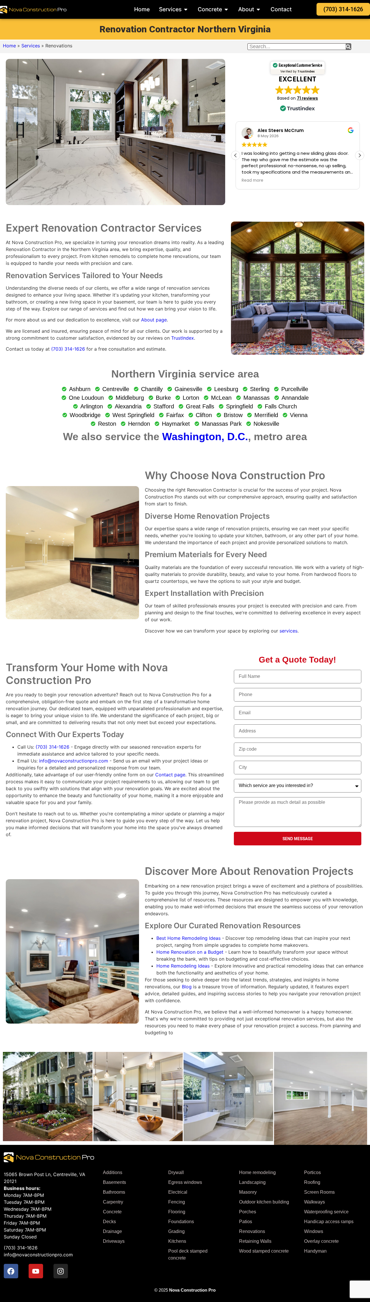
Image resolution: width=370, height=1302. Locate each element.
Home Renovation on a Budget (189, 952)
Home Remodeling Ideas (183, 966)
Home (9, 46)
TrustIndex (182, 338)
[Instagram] (60, 1271)
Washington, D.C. (205, 436)
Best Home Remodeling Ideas (188, 938)
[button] (359, 155)
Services (30, 46)
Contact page (170, 775)
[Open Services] (185, 9)
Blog (187, 986)
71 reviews (307, 98)
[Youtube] (36, 1271)
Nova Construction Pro (192, 1290)
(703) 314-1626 (68, 349)
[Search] (348, 47)
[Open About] (258, 9)
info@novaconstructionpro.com (73, 761)
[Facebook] (11, 1271)
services (288, 631)
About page (154, 320)
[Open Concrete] (226, 9)
